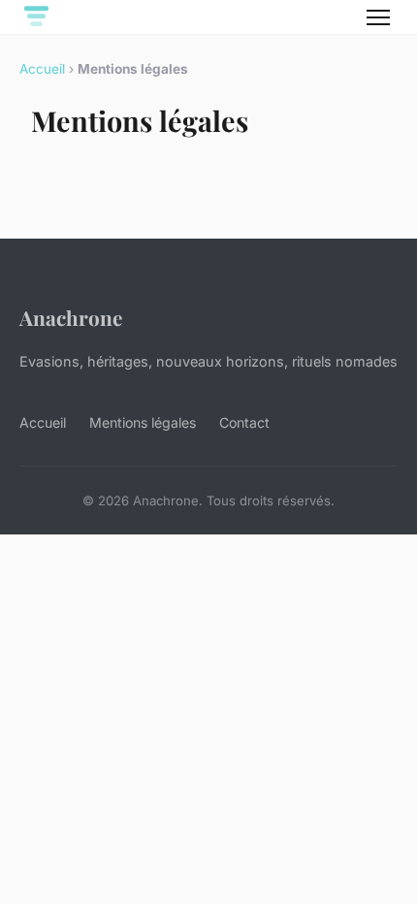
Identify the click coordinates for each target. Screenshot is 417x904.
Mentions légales (142, 422)
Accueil (42, 69)
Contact (244, 422)
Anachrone (70, 317)
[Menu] (378, 17)
